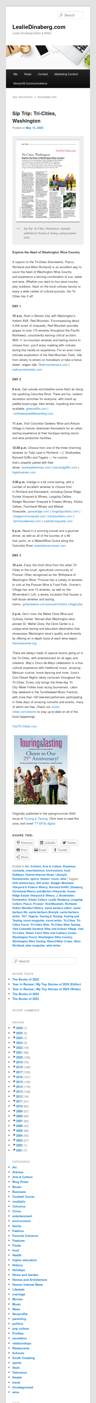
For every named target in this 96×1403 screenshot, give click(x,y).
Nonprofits (19, 1314)
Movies (17, 1299)
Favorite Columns (25, 1235)
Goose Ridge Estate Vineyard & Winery (44, 893)
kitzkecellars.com (60, 516)
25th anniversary (23, 883)
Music (16, 1304)
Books (16, 1187)
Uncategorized (22, 1387)
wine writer (53, 945)
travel (55, 879)
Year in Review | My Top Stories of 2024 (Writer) (46, 989)
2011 (19, 1101)
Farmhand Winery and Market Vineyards (39, 891)
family (16, 1226)
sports (34, 879)
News (16, 1309)
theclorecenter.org (24, 643)
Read (27, 74)
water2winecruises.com (50, 545)
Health (16, 1255)
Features (18, 1240)
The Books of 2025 (25, 979)
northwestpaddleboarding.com (33, 413)
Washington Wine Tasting (28, 941)
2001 (19, 1150)
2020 (19, 1057)
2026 (19, 1028)
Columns (18, 1206)
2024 (19, 1038)
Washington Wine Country (55, 937)
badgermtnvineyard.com (29, 516)
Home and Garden (25, 1275)
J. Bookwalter (65, 895)
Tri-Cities (69, 920)
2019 (19, 1062)
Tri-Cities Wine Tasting (65, 924)
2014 (19, 1086)
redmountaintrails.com (27, 369)
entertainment (35, 870)
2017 (19, 1072)
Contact (43, 74)
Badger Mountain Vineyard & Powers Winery (43, 885)
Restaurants (20, 879)
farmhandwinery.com (26, 521)
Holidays (18, 874)
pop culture (20, 1328)
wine (63, 879)
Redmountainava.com (53, 364)
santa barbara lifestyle (44, 912)
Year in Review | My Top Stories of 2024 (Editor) (46, 984)
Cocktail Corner (23, 1196)
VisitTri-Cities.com (24, 726)
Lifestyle (61, 874)
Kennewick (19, 899)
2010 (19, 1106)
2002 (19, 1145)
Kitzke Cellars (37, 899)
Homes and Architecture (29, 1279)
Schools (18, 1353)
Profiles (18, 1333)
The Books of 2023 (25, 998)
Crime (16, 1211)
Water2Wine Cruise (59, 941)
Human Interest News (39, 874)
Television (19, 1372)
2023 (19, 1042)
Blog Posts (20, 1182)
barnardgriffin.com (65, 467)
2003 (19, 1140)
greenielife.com (36, 408)
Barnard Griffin (59, 887)
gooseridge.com (38, 511)
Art (27, 866)
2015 (19, 1082)
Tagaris (33, 916)
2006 (19, 1126)
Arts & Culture (52, 866)
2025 (19, 1033)
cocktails (18, 870)
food (67, 870)
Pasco (27, 904)
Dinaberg (76, 887)
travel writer (54, 920)
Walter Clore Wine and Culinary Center (51, 933)
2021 (19, 1052)
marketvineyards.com (58, 521)
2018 (19, 1067)
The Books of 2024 (25, 994)
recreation (19, 1338)
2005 (19, 1130)
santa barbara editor (58, 908)
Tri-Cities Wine (39, 924)
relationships (21, 1343)
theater (45, 879)
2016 (19, 1077)
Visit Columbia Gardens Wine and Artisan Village (44, 929)
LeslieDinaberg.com (38, 27)
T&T (24, 916)
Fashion (18, 1231)
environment (54, 870)
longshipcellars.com (65, 511)
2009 (19, 1111)
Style (16, 1367)
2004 (19, 1135)
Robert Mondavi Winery (27, 908)
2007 (19, 1121)
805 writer (43, 883)
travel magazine (34, 920)
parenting (19, 1318)
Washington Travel (24, 937)
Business (69, 866)
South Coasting (23, 1358)
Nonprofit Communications (30, 83)
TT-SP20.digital (44, 823)
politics (17, 1323)
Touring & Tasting (36, 818)
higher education (24, 1260)
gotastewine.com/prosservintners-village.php (52, 604)
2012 (19, 1096)
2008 (19, 1116)
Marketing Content (66, 74)
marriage (18, 1294)
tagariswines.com (24, 472)
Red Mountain (54, 904)
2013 (19, 1091)
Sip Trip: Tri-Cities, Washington (34, 117)
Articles (36, 866)
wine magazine (35, 945)
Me (15, 74)
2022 (19, 1047)
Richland (70, 904)
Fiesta (16, 1245)
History (17, 1265)
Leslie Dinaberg (58, 899)
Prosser (38, 904)
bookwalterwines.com (36, 467)
